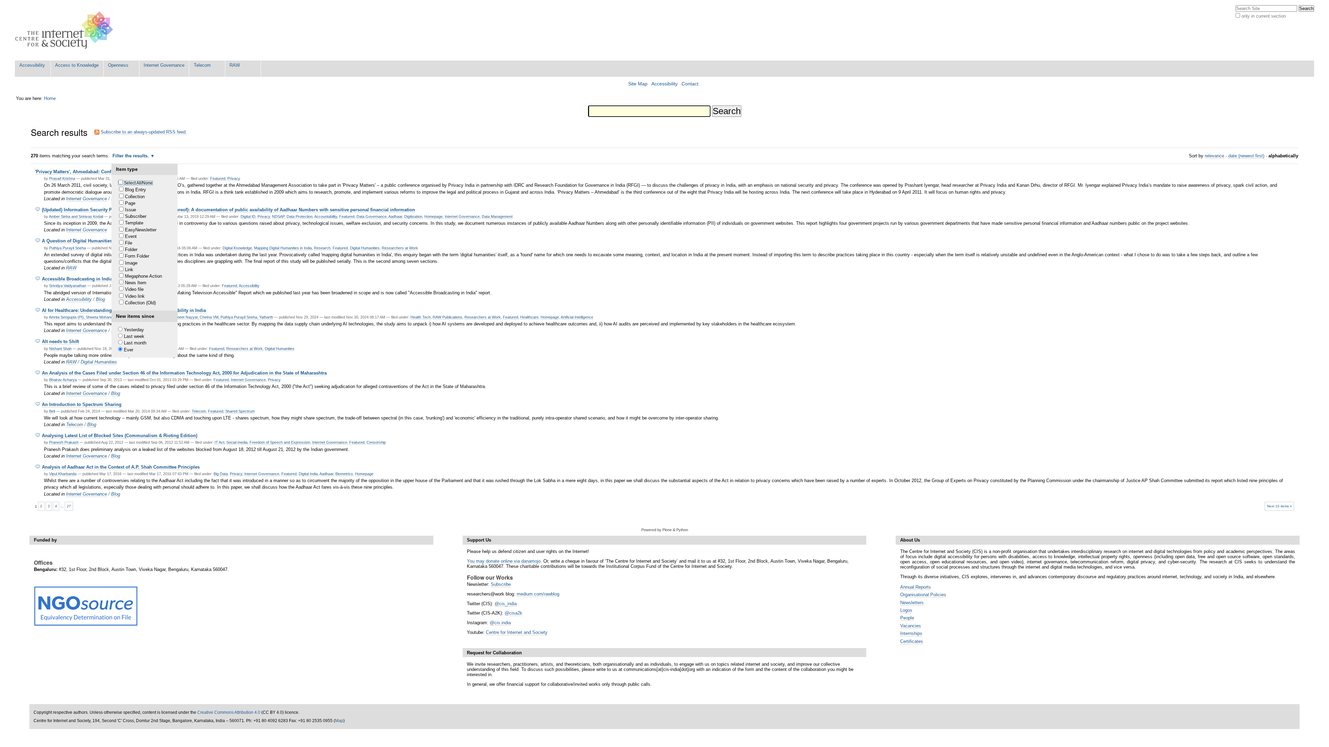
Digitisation (413, 216)
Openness (118, 65)
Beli (52, 411)
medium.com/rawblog (538, 594)
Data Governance (371, 216)
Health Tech (420, 317)
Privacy (233, 178)
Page (130, 203)
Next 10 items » (1279, 506)
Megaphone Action (143, 276)
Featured (217, 178)
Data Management (497, 216)
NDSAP (278, 216)
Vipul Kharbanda (62, 474)
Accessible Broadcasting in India (77, 279)
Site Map (638, 83)
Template (134, 222)
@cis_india (506, 603)
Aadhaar (395, 216)
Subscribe (501, 584)
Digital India (308, 474)
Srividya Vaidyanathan (67, 286)
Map (339, 720)
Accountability (325, 216)
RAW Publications (447, 317)
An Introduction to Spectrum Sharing (81, 404)
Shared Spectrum (240, 411)
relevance (1214, 155)
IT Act (219, 442)
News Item (135, 282)
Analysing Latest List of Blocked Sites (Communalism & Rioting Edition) (119, 435)
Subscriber (135, 216)
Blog (100, 299)
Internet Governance (164, 65)
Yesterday (134, 329)
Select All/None (138, 183)
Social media (236, 442)
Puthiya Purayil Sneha (67, 248)
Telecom (202, 65)
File (128, 243)
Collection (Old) (140, 302)
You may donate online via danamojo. (504, 561)
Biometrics (344, 474)
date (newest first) (1246, 155)
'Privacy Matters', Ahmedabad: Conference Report (88, 171)
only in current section (1263, 16)
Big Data (221, 474)
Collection (135, 196)
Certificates (911, 641)
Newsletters (912, 602)
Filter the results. (131, 155)
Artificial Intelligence (577, 317)
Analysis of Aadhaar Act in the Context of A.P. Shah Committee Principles (121, 467)
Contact (689, 83)
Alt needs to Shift (60, 341)
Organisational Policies (923, 594)
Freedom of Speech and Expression (280, 442)
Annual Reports (915, 587)
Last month (135, 342)
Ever (128, 349)
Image (131, 263)
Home (50, 98)
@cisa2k (513, 613)
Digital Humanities (365, 248)
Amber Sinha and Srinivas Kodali (76, 216)
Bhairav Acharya (63, 380)
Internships (911, 633)
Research (322, 248)
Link (129, 269)
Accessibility (32, 65)
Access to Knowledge (77, 65)
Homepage (433, 216)
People (907, 617)
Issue (130, 209)
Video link (135, 296)
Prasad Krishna (62, 178)
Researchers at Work (400, 248)
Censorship (376, 442)
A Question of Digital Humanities (77, 240)
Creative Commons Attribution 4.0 (228, 712)
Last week (134, 336)
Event (131, 236)
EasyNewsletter (140, 229)
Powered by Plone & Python (664, 530)
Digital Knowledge (237, 248)
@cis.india (500, 622)
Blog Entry (135, 189)
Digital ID (248, 216)
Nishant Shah (60, 349)
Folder (131, 249)
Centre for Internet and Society (517, 632)
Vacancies (910, 625)
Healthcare (529, 317)
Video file (134, 289)
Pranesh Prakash (64, 442)
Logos (906, 610)
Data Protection (300, 216)
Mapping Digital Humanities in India (283, 248)
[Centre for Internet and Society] (66, 30)
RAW (234, 65)
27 (69, 506)
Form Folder (137, 256)
